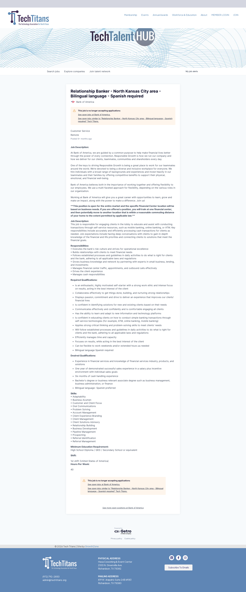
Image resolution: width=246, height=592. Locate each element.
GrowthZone (92, 546)
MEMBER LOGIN (220, 14)
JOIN (235, 14)
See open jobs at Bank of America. (94, 114)
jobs (53, 71)
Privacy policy (116, 538)
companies (74, 71)
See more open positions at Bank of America (123, 508)
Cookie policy (129, 538)
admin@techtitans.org (54, 579)
